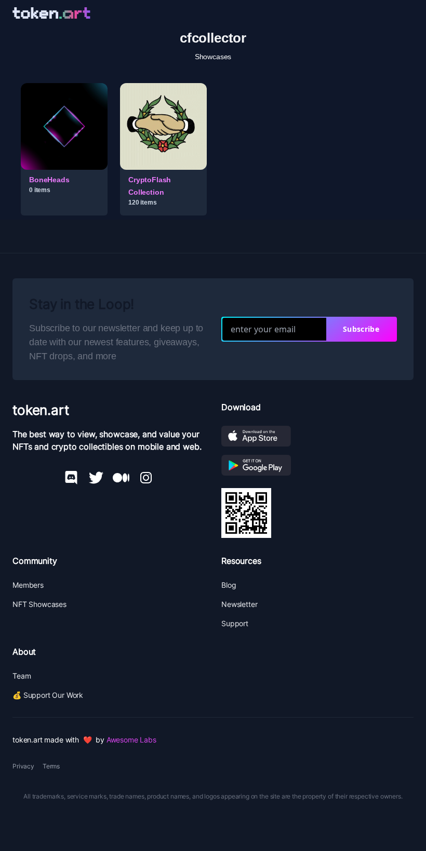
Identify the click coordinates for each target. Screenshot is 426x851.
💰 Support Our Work (47, 695)
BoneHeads (49, 179)
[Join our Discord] (71, 477)
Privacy (23, 766)
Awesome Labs (131, 739)
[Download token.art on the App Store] (317, 436)
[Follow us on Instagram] (146, 477)
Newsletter (239, 604)
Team (21, 675)
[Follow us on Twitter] (96, 477)
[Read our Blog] (121, 477)
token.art (40, 410)
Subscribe (361, 329)
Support (234, 623)
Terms (51, 766)
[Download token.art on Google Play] (317, 465)
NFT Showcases (39, 604)
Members (28, 584)
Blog (228, 584)
